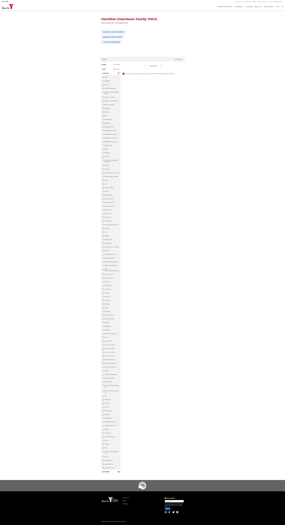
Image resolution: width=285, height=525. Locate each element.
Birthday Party (108, 145)
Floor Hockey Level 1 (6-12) (111, 224)
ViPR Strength (108, 410)
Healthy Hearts (108, 239)
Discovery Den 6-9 (109, 202)
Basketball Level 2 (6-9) (110, 141)
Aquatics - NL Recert (109, 97)
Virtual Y (254, 1)
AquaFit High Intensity (110, 88)
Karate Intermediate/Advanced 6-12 (111, 270)
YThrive (106, 440)
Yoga (105, 448)
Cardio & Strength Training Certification (111, 161)
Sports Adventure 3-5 (109, 359)
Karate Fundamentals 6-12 (111, 261)
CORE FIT (107, 156)
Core (105, 184)
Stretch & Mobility (109, 378)
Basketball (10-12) (108, 127)
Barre (105, 115)
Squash (106, 370)
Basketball (107, 123)
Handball (106, 236)
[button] (111, 69)
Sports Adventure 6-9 (109, 363)
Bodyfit (106, 149)
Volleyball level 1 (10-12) (110, 425)
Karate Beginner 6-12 (109, 258)
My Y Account (247, 1)
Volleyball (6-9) (108, 418)
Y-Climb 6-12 (107, 433)
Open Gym (107, 296)
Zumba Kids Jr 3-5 (109, 468)
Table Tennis (107, 399)
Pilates (106, 307)
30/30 (105, 77)
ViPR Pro (106, 407)
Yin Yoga (106, 444)
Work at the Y (239, 1)
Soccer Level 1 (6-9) (109, 352)
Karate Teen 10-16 (108, 274)
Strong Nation (108, 382)
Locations (249, 6)
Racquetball (107, 326)
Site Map (125, 504)
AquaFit (106, 84)
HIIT (105, 232)
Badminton (107, 108)
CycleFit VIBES (108, 195)
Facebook (170, 512)
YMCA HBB (4, 1)
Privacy (124, 501)
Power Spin (107, 311)
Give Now (269, 1)
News (259, 1)
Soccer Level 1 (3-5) (109, 344)
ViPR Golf (106, 403)
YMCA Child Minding (109, 436)
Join (278, 6)
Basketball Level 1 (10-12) (110, 138)
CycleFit (106, 191)
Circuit (106, 180)
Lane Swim (107, 281)
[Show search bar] (283, 7)
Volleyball (106, 414)
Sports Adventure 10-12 (110, 367)
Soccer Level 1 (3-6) (109, 348)
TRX (105, 396)
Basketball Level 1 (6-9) (110, 134)
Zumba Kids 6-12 (108, 464)
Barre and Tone (108, 119)
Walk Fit (106, 429)
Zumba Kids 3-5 (108, 460)
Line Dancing (107, 285)
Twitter (173, 512)
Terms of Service (179, 505)
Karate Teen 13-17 (108, 278)
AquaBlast (107, 81)
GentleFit (106, 228)
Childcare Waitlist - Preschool (111, 173)
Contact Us (125, 498)
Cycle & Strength (108, 187)
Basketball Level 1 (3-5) (110, 130)
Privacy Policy (171, 505)
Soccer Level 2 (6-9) (109, 356)
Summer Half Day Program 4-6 (111, 386)
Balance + (107, 112)
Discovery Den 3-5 (109, 198)
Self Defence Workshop (110, 333)
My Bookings (178, 59)
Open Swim (107, 300)
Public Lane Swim (109, 315)
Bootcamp (107, 153)
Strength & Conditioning (110, 374)
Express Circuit (108, 210)
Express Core (107, 213)
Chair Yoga (107, 169)
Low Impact (107, 289)
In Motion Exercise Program (111, 247)
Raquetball (107, 330)
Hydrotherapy (108, 243)
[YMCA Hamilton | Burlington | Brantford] (8, 6)
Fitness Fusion (108, 221)
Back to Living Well (109, 104)
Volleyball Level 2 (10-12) (110, 422)
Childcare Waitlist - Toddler (111, 176)
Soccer (106, 337)
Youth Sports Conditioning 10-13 (111, 452)
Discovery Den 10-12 (109, 206)
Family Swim (107, 217)
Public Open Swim (109, 319)
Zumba (106, 456)
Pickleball (106, 304)
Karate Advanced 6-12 (110, 254)
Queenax (106, 322)
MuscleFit (106, 293)
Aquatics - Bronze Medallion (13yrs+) (111, 92)
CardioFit (106, 165)
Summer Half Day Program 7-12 (111, 391)
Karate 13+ (107, 250)
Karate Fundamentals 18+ (111, 265)
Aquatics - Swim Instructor (111, 101)
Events (264, 1)
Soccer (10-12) (108, 341)
